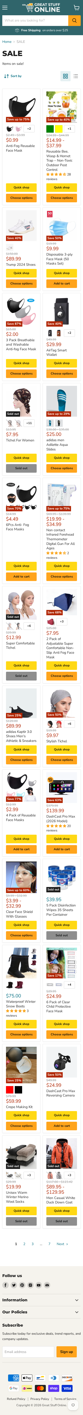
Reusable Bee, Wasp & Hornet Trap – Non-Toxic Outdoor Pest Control (59, 160)
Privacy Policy (39, 1399)
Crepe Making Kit (19, 1107)
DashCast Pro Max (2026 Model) (60, 818)
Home (7, 42)
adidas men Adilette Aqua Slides (57, 444)
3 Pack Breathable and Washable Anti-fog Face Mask (21, 344)
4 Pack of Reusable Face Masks (21, 817)
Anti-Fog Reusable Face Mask (20, 148)
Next (61, 1244)
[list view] (76, 76)
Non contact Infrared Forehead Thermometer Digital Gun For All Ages (60, 539)
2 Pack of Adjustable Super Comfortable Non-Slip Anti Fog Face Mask (60, 648)
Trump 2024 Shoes (21, 264)
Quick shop (21, 187)
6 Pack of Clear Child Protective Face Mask (58, 1006)
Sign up (66, 1351)
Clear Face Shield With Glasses (19, 914)
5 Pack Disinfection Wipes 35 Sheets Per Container (61, 910)
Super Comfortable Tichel (20, 645)
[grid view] (65, 76)
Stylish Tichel (56, 741)
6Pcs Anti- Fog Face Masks (17, 527)
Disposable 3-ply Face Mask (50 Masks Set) (59, 259)
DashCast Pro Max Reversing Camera (60, 1093)
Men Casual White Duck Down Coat (60, 1200)
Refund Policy (16, 1399)
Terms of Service (65, 1399)
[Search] (74, 20)
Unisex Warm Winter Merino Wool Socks (17, 1197)
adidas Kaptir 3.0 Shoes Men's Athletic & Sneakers (21, 736)
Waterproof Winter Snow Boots (21, 1004)
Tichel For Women (20, 440)
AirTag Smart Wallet (56, 352)
